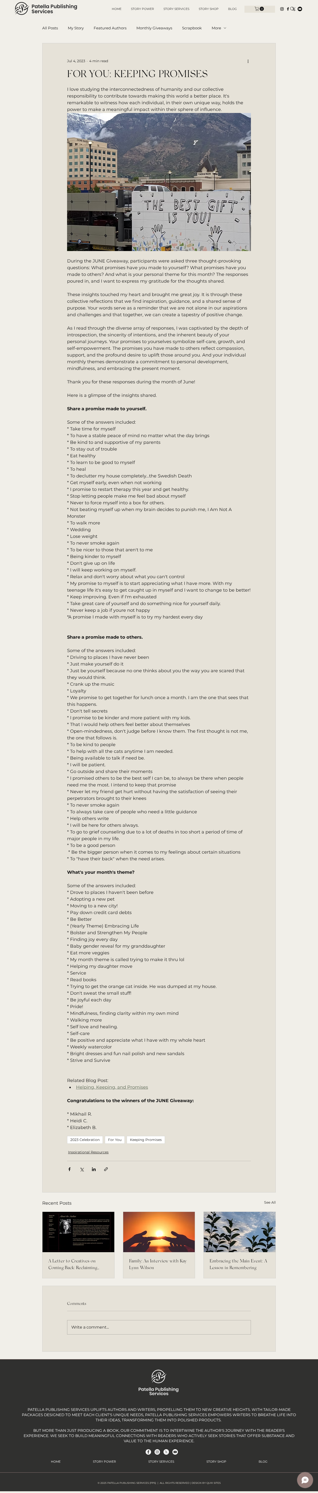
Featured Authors (110, 28)
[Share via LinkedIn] (93, 1169)
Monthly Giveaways (154, 28)
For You (114, 1139)
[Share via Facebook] (69, 1169)
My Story (76, 28)
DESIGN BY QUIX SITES (206, 1483)
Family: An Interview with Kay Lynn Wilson (158, 1264)
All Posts (50, 28)
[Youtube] (300, 9)
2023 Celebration (85, 1139)
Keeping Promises (146, 1139)
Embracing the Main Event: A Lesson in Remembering (238, 1264)
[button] (260, 9)
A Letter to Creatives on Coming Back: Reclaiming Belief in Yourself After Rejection (72, 1265)
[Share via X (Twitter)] (81, 1169)
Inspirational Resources (88, 1152)
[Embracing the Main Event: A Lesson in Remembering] (240, 1232)
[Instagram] (282, 9)
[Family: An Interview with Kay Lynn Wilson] (159, 1232)
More (216, 28)
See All (270, 1202)
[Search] (292, 9)
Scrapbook (192, 28)
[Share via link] (106, 1169)
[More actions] (248, 61)
